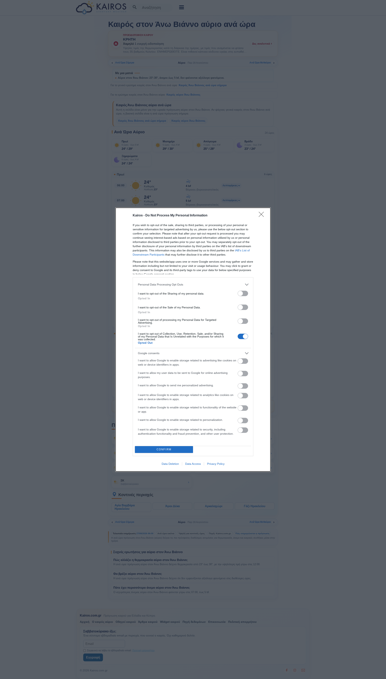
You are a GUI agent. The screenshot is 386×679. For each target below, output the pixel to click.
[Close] (262, 215)
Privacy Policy (216, 463)
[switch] (243, 293)
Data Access (193, 463)
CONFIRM (164, 449)
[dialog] (193, 339)
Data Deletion (170, 463)
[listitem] (193, 284)
